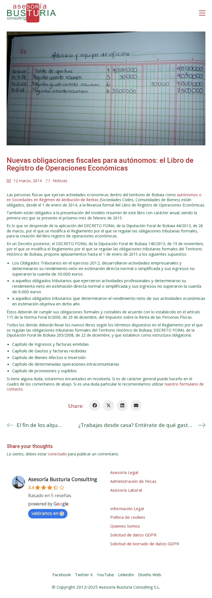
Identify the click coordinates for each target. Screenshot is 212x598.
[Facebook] (94, 405)
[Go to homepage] (31, 13)
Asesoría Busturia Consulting (62, 479)
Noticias (60, 180)
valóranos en (45, 513)
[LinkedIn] (122, 405)
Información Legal (127, 508)
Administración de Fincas (133, 481)
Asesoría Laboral (126, 490)
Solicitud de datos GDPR (133, 534)
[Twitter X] (108, 405)
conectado (57, 454)
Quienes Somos (125, 526)
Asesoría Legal (124, 472)
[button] (202, 13)
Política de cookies (127, 517)
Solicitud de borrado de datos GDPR (144, 543)
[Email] (136, 405)
